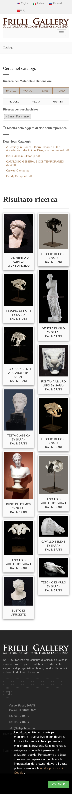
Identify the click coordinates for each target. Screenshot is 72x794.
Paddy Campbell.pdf (19, 176)
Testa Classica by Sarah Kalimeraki (18, 439)
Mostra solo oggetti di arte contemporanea (36, 128)
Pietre (44, 90)
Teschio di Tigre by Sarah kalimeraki (18, 314)
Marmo (27, 90)
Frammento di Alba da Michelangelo (18, 261)
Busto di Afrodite (18, 612)
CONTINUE (58, 784)
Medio (36, 101)
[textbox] (33, 116)
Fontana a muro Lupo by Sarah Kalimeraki (53, 385)
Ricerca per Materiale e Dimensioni (27, 81)
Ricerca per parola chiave (20, 109)
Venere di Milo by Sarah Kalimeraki (53, 332)
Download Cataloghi (17, 141)
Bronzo (11, 90)
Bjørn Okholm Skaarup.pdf (23, 156)
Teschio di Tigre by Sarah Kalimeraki (53, 258)
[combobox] (36, 116)
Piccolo (14, 101)
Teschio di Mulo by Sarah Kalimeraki (53, 586)
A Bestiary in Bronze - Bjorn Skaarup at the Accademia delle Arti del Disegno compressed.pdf (37, 149)
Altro (61, 90)
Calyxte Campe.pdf (18, 170)
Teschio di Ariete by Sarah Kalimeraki (53, 503)
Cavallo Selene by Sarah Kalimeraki (53, 545)
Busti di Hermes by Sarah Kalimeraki (18, 508)
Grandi (58, 101)
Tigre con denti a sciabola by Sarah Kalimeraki (18, 374)
